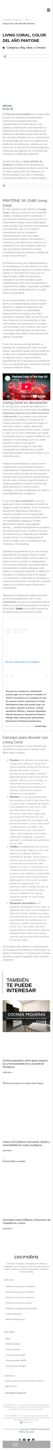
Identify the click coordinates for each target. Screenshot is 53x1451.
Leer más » (7, 1072)
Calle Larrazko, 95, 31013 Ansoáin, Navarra (24, 1381)
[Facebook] (24, 1440)
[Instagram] (20, 1440)
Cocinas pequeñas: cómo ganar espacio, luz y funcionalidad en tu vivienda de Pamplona (25, 1063)
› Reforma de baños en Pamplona (19, 1297)
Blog (27, 19)
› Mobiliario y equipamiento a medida (21, 1308)
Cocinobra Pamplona (12, 19)
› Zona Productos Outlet (15, 1355)
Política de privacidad (39, 1429)
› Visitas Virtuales (12, 1349)
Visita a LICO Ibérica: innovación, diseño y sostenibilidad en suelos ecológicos (26, 1143)
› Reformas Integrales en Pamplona (20, 1286)
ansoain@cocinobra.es (15, 1393)
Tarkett (18, 608)
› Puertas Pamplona (13, 1314)
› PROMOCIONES (12, 1344)
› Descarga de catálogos (15, 1366)
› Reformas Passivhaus (15, 1319)
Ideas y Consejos (36, 47)
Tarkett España (42, 726)
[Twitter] (28, 1440)
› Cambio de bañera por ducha (18, 1303)
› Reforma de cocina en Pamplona (19, 1292)
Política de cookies (26, 1432)
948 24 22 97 (11, 1386)
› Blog (7, 1338)
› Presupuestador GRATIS (16, 1360)
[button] (48, 10)
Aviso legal (24, 1429)
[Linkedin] (33, 1440)
